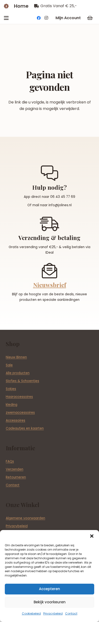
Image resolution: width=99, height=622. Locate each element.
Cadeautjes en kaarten (25, 428)
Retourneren (16, 477)
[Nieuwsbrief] (49, 270)
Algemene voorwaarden (25, 518)
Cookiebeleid (31, 613)
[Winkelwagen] (90, 18)
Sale (9, 365)
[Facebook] (39, 18)
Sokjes (11, 389)
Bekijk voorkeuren (50, 602)
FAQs (10, 461)
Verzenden (14, 469)
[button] (91, 536)
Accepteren (49, 588)
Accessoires (15, 420)
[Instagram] (46, 18)
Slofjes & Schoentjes (22, 381)
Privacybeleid (53, 613)
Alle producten (18, 373)
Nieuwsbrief (49, 285)
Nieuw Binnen (16, 357)
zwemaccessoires (20, 412)
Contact (71, 613)
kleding (11, 404)
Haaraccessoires (19, 396)
